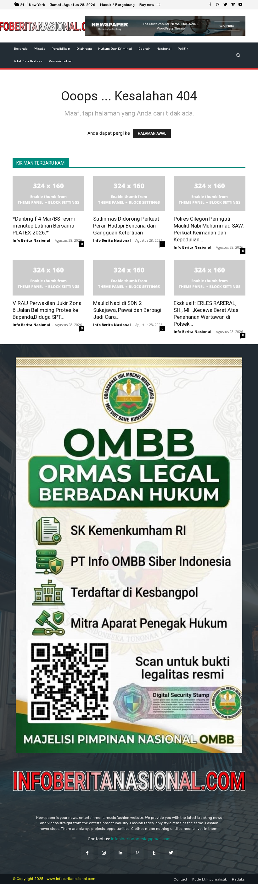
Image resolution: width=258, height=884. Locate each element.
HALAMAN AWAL (152, 133)
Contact (180, 879)
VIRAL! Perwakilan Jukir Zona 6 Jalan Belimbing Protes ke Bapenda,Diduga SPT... (47, 310)
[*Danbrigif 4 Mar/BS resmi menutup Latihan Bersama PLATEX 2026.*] (48, 193)
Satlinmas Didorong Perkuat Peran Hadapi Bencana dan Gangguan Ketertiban (126, 226)
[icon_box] (150, 5)
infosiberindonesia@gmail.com (141, 838)
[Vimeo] (233, 4)
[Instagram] (218, 4)
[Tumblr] (154, 853)
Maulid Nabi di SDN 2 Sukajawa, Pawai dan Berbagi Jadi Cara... (127, 310)
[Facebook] (210, 4)
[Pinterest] (137, 853)
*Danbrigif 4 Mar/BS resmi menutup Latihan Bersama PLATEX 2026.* (44, 226)
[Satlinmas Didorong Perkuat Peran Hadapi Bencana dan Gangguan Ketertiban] (129, 193)
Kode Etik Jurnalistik (209, 879)
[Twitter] (225, 4)
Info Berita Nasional (31, 240)
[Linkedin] (121, 853)
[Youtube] (240, 4)
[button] (238, 55)
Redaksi (238, 879)
